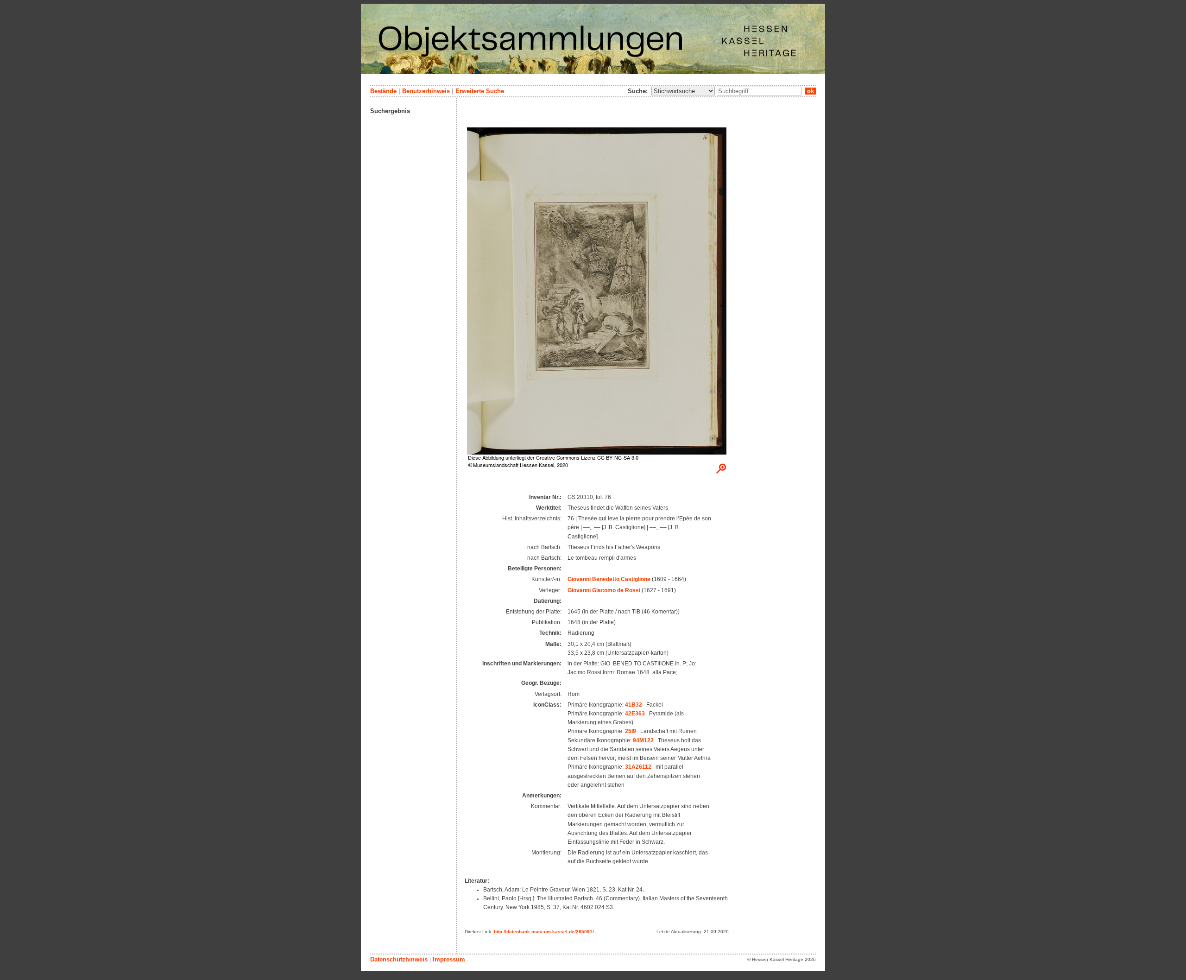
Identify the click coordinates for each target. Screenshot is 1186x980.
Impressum (449, 959)
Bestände (383, 91)
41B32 (633, 705)
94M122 (643, 740)
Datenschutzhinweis (399, 959)
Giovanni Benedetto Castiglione (609, 579)
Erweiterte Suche (479, 91)
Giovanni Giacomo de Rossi (604, 590)
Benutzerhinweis (426, 91)
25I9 (630, 731)
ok (810, 91)
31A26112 (638, 767)
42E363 (635, 713)
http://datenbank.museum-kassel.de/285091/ (544, 931)
